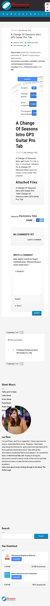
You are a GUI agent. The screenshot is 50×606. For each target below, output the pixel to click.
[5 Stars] (17, 30)
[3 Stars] (14, 30)
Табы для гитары (16, 340)
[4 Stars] (16, 30)
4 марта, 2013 (18, 42)
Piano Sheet (7, 407)
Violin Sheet (6, 410)
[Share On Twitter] (42, 220)
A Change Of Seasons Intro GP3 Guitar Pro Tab (26, 36)
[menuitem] (47, 10)
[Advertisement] (25, 496)
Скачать (27, 79)
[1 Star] (11, 30)
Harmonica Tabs (32, 42)
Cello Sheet (6, 396)
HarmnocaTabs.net (16, 456)
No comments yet (20, 45)
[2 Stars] (13, 30)
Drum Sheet (6, 399)
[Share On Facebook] (38, 220)
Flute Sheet (6, 403)
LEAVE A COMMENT (34, 240)
